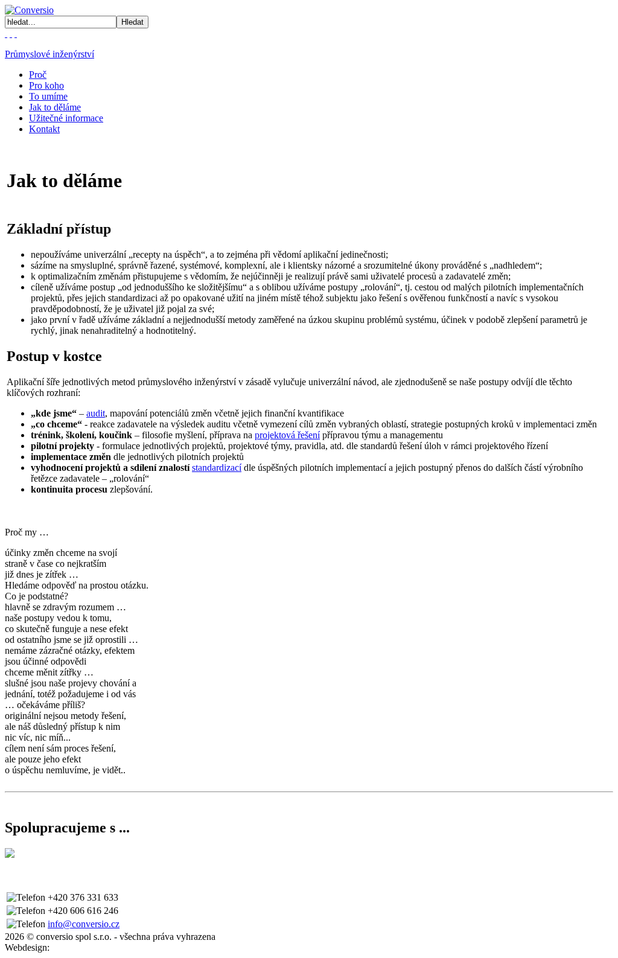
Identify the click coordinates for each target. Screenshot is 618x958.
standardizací (216, 467)
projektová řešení (287, 435)
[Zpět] (15, 33)
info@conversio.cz (83, 924)
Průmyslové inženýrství (49, 54)
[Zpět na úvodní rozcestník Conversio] (6, 33)
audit (95, 413)
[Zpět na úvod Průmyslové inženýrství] (11, 33)
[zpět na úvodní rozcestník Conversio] (29, 10)
